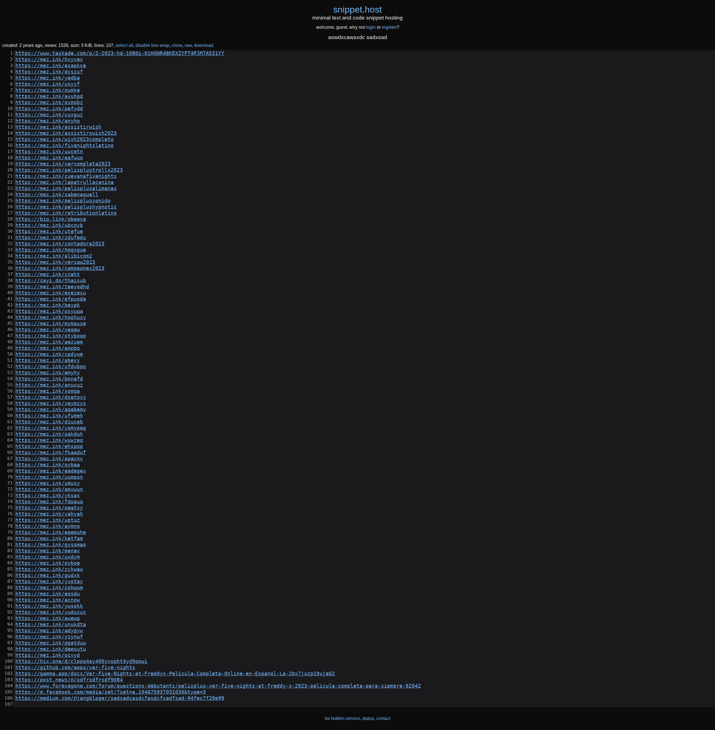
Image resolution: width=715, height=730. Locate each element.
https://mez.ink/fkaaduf (50, 452)
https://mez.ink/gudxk (47, 575)
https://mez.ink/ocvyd (47, 655)
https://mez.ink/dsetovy (50, 397)
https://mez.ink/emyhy (47, 372)
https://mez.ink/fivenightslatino (64, 145)
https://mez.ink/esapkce (50, 65)
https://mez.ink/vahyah (49, 514)
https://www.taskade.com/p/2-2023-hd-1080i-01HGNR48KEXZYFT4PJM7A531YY (119, 53)
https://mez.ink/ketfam (49, 538)
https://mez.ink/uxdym (47, 557)
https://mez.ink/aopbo (47, 348)
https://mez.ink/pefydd (49, 108)
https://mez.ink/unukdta (50, 624)
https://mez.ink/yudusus (50, 612)
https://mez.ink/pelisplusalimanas (66, 188)
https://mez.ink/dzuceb (49, 422)
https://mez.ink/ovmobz (49, 102)
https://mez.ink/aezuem (49, 342)
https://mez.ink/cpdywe (49, 354)
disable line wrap (152, 45)
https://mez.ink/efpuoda (50, 299)
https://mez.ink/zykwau (49, 569)
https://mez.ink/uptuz (47, 520)
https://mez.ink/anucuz (49, 385)
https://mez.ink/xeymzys (50, 403)
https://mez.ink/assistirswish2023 (66, 133)
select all (124, 45)
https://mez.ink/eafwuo (49, 158)
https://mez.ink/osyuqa (49, 311)
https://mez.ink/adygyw (49, 630)
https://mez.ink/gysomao (50, 544)
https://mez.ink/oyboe (47, 563)
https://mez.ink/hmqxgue (50, 250)
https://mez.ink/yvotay (49, 581)
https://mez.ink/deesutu (50, 649)
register (389, 27)
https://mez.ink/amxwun (49, 489)
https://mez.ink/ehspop (49, 446)
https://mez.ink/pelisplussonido (63, 201)
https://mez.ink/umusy (47, 483)
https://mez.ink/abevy (47, 360)
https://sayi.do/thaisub (50, 280)
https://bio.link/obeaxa (50, 219)
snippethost (357, 9)
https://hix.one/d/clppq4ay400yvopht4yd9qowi (81, 661)
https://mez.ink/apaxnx (49, 458)
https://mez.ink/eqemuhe (50, 532)
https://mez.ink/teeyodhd (52, 286)
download (203, 45)
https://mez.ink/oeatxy (49, 508)
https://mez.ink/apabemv (50, 409)
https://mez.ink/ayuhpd (49, 96)
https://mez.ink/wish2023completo (64, 139)
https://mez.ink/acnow (47, 600)
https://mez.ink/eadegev (50, 471)
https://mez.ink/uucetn (49, 151)
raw (188, 45)
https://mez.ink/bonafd (49, 379)
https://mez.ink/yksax (47, 495)
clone (176, 45)
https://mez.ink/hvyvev (49, 59)
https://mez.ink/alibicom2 (53, 256)
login (371, 27)
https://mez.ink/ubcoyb (49, 225)
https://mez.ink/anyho (47, 121)
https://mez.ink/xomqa (47, 391)
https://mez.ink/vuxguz (49, 115)
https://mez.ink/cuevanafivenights (66, 176)
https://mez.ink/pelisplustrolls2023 (69, 170)
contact (383, 718)
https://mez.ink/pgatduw (50, 643)
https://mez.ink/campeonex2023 (59, 268)
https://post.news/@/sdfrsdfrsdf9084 (69, 680)
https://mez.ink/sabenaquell (56, 194)
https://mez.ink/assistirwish (58, 127)
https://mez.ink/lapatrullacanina (64, 182)
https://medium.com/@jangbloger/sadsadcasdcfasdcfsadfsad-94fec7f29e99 (119, 698)
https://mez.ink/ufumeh (49, 415)
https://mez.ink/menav (47, 551)
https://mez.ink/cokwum (49, 587)
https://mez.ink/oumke (47, 90)
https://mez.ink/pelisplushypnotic (66, 207)
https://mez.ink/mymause (50, 323)
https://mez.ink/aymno (47, 526)
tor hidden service (342, 718)
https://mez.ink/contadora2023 (59, 243)
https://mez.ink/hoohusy (50, 317)
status (368, 718)
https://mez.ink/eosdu (47, 594)
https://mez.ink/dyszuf (49, 72)
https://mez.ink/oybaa (47, 465)
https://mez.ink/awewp (47, 618)
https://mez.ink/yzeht (47, 274)
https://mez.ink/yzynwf (49, 637)
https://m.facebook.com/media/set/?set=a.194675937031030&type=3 (110, 692)
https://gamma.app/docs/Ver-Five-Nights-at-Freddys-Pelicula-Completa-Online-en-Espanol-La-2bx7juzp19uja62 (175, 673)
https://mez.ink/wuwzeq (49, 440)
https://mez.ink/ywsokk (49, 606)
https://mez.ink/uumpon (49, 477)
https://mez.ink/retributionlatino (66, 213)
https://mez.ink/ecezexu (50, 293)
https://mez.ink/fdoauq (49, 501)
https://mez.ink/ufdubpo (50, 366)
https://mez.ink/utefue (49, 231)
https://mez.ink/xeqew (47, 329)
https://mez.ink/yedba (47, 78)
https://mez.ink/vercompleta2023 (63, 164)
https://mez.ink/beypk (47, 305)
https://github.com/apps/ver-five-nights (75, 667)
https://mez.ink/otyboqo (50, 336)
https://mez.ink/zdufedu (50, 237)
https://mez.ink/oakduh (49, 434)
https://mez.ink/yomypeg (50, 428)
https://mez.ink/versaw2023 (55, 262)
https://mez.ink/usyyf (47, 84)
